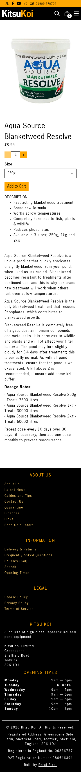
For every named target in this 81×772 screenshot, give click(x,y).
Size (8, 164)
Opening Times (17, 573)
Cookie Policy (16, 597)
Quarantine (13, 507)
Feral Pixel (47, 765)
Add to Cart (16, 186)
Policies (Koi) (16, 561)
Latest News (15, 490)
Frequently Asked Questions (28, 555)
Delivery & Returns (20, 549)
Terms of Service (19, 609)
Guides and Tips (18, 495)
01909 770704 (46, 4)
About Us (12, 484)
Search (10, 567)
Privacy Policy (16, 603)
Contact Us (14, 501)
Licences (12, 513)
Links (9, 519)
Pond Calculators (19, 525)
